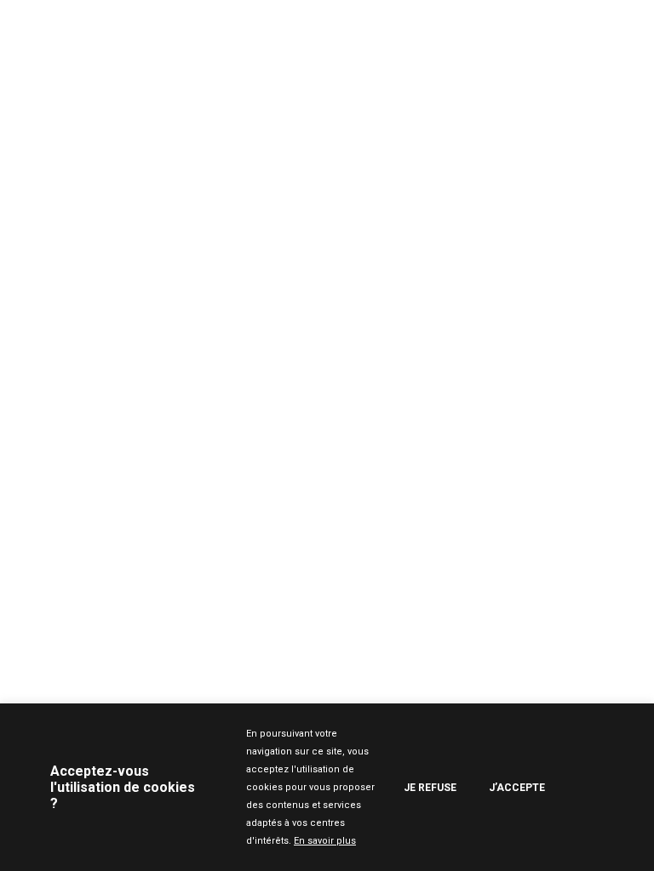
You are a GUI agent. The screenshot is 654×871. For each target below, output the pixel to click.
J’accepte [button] (517, 788)
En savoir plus (325, 840)
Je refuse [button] (430, 788)
